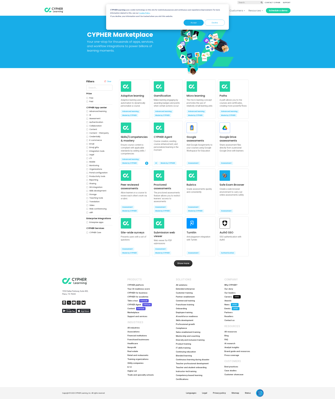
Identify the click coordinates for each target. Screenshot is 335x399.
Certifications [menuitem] (182, 379)
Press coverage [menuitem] (231, 355)
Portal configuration (98, 172)
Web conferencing (98, 209)
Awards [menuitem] (227, 301)
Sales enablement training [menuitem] (188, 332)
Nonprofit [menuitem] (131, 347)
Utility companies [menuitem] (135, 363)
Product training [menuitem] (183, 344)
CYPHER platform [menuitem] (135, 285)
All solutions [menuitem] (181, 285)
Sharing (92, 183)
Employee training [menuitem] (184, 312)
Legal (91, 154)
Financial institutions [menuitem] (137, 335)
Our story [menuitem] (228, 289)
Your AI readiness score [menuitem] (138, 289)
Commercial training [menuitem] (185, 301)
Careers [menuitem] (231, 297)
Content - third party (99, 133)
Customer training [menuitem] (184, 293)
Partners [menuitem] (228, 312)
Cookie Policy (144, 13)
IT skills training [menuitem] (183, 348)
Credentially (94, 136)
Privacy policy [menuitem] (219, 393)
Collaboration (95, 126)
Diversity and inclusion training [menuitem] (190, 340)
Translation (94, 201)
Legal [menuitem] (204, 393)
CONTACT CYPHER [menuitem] (272, 2)
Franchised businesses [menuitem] (138, 339)
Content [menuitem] (135, 308)
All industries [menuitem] (133, 328)
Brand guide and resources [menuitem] (237, 351)
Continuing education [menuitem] (186, 352)
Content (93, 129)
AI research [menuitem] (229, 343)
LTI (90, 158)
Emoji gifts (94, 147)
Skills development (97, 191)
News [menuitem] (230, 304)
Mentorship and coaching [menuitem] (188, 336)
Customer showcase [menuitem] (233, 374)
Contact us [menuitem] (229, 320)
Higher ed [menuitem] (132, 371)
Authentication (96, 122)
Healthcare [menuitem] (132, 343)
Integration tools (96, 151)
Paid (91, 101)
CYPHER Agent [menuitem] (138, 304)
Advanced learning (98, 111)
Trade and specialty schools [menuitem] (140, 375)
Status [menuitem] (248, 393)
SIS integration (95, 187)
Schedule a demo (278, 10)
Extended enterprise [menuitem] (185, 289)
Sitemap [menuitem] (235, 393)
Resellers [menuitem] (228, 316)
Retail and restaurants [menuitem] (137, 355)
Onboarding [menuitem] (181, 308)
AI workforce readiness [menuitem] (187, 316)
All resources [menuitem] (230, 332)
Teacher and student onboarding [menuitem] (191, 367)
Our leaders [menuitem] (229, 293)
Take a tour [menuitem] (137, 301)
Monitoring (94, 165)
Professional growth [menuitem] (185, 324)
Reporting (93, 180)
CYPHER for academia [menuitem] (137, 297)
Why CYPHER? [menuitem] (230, 285)
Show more (183, 263)
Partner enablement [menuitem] (185, 297)
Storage (93, 194)
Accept (194, 22)
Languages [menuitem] (191, 393)
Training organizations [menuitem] (137, 359)
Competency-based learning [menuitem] (189, 375)
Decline (215, 22)
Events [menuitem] (231, 308)
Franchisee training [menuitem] (185, 304)
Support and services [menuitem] (137, 316)
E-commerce (95, 140)
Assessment (94, 118)
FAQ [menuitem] (226, 339)
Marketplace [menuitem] (133, 312)
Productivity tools (97, 176)
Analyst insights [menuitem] (231, 347)
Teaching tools (96, 198)
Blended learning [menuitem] (184, 355)
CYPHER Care (95, 232)
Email (91, 144)
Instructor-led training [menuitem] (186, 371)
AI (90, 115)
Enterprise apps (96, 222)
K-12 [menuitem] (129, 367)
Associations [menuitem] (133, 332)
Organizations (95, 169)
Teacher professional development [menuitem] (192, 363)
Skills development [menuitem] (184, 320)
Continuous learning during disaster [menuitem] (192, 359)
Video (91, 205)
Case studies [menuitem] (230, 370)
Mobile (92, 162)
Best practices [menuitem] (231, 366)
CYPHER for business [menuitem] (137, 293)
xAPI (91, 212)
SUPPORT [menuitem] (287, 2)
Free (91, 98)
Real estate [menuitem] (132, 351)
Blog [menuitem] (226, 335)
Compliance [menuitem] (181, 328)
